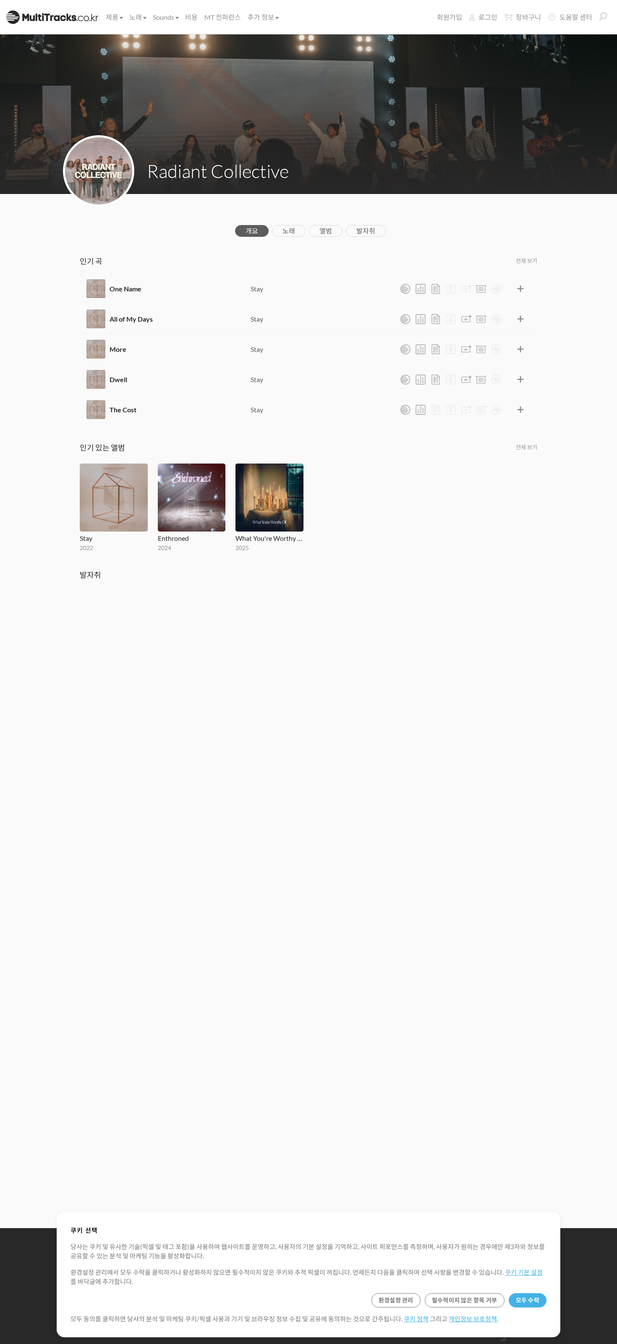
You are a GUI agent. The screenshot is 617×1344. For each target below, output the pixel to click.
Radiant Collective (218, 171)
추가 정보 (261, 17)
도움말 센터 (575, 17)
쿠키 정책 (416, 1319)
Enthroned (173, 538)
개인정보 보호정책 (473, 1319)
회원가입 (449, 17)
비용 (191, 17)
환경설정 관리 (396, 1300)
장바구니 (528, 17)
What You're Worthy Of (269, 538)
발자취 (365, 231)
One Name (125, 289)
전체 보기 (526, 260)
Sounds (163, 17)
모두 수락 (527, 1300)
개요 (252, 231)
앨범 (325, 231)
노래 (135, 17)
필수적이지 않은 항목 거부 (464, 1300)
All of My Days (131, 319)
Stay (257, 289)
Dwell (118, 379)
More (118, 349)
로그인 (487, 17)
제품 (112, 17)
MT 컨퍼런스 (222, 17)
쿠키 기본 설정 (524, 1272)
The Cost (123, 410)
